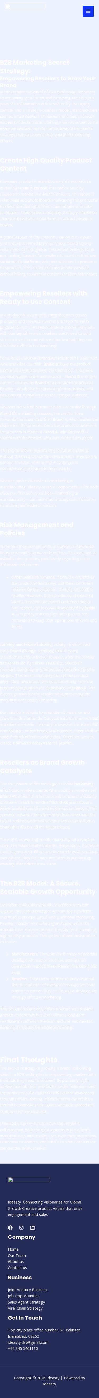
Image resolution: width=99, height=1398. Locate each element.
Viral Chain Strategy (25, 1308)
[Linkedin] (32, 1227)
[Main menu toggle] (88, 11)
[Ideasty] (25, 11)
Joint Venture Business (27, 1289)
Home (13, 1249)
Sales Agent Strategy (26, 1302)
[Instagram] (21, 1227)
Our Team (17, 1255)
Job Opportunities (23, 1295)
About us (16, 1261)
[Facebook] (10, 1227)
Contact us (17, 1267)
